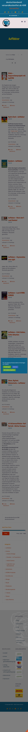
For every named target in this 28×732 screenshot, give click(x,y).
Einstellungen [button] (7, 367)
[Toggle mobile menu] (25, 21)
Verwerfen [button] (14, 8)
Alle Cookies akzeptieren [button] (9, 370)
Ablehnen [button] (15, 367)
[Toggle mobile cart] (22, 21)
